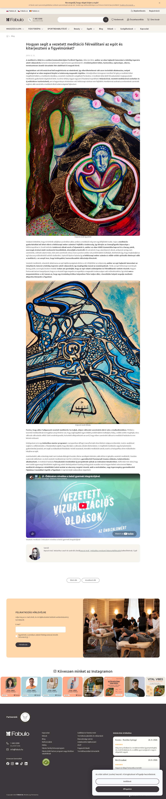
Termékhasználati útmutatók (88, 751)
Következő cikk (90, 580)
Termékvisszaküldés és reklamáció (90, 736)
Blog (43, 739)
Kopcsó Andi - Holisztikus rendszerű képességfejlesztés (100, 551)
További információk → (127, 5)
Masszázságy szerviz (85, 739)
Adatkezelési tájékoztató (86, 742)
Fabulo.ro (35, 11)
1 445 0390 (37, 19)
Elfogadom (127, 789)
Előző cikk (73, 580)
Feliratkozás (23, 645)
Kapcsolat (46, 733)
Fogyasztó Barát (83, 748)
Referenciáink (47, 742)
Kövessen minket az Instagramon (85, 671)
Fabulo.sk (12, 11)
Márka (44, 745)
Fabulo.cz (24, 11)
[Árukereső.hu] (46, 762)
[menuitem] (15, 29)
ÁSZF (79, 745)
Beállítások (127, 781)
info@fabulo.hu (16, 749)
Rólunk (44, 736)
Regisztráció (154, 11)
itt (27, 637)
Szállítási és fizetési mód (86, 733)
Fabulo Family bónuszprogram (53, 748)
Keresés (105, 19)
